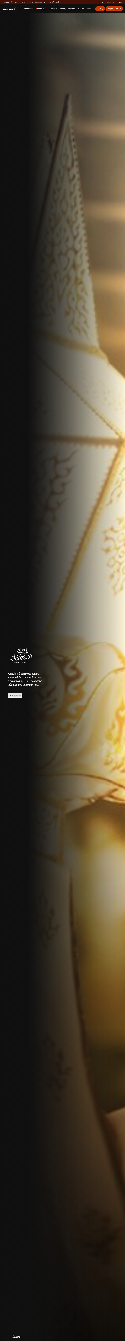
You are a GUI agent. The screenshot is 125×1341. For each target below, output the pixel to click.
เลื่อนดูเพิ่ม (16, 1337)
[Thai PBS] (9, 8)
